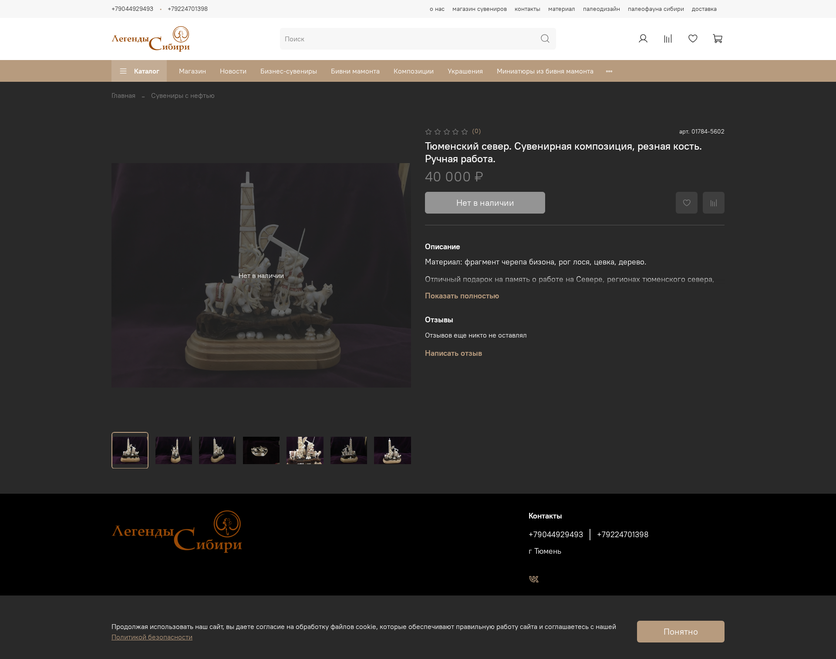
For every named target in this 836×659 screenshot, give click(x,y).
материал (561, 9)
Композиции (414, 71)
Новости (233, 71)
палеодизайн (601, 9)
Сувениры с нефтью (183, 95)
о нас (437, 9)
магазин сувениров (479, 9)
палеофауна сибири (656, 9)
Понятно (681, 631)
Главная (123, 95)
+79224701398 (188, 9)
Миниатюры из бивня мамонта (545, 71)
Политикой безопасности (151, 636)
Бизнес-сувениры (288, 71)
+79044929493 (132, 9)
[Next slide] (397, 275)
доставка (704, 9)
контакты (527, 9)
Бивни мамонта (355, 71)
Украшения (465, 71)
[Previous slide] (125, 275)
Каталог (146, 71)
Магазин (192, 71)
